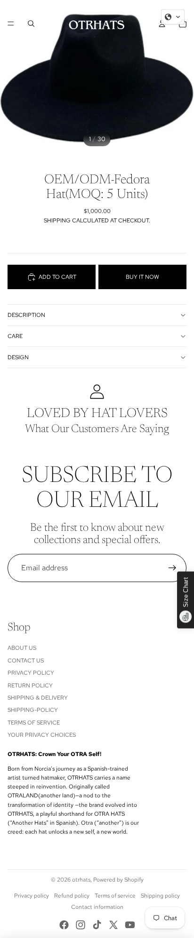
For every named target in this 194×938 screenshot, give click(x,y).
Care (15, 336)
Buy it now (142, 277)
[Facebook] (64, 924)
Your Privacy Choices (42, 735)
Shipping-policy (33, 710)
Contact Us (26, 660)
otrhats (81, 879)
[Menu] (11, 23)
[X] (113, 924)
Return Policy (30, 685)
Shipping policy (160, 895)
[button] (173, 16)
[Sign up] (172, 568)
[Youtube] (130, 924)
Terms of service (115, 895)
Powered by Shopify (118, 879)
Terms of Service (34, 722)
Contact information (97, 907)
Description (26, 315)
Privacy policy (31, 895)
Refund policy (71, 895)
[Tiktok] (97, 924)
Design (18, 357)
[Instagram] (80, 924)
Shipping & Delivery (38, 698)
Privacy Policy (31, 673)
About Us (22, 648)
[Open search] (31, 23)
